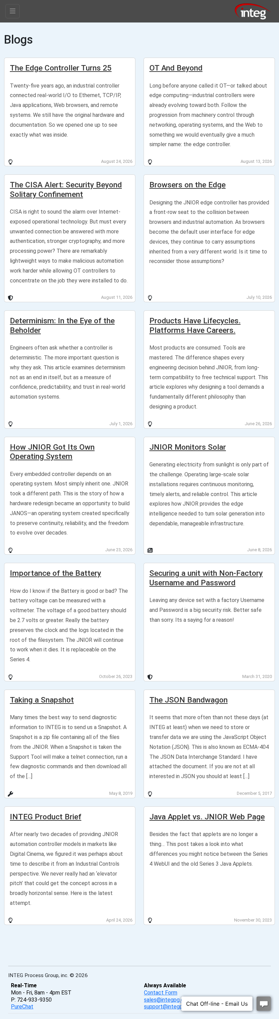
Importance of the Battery (55, 573)
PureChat (22, 1006)
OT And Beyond (175, 68)
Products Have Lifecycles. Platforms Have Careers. (195, 325)
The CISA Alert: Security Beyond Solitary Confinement (66, 189)
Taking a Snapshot (42, 700)
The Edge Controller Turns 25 (61, 68)
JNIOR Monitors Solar (187, 447)
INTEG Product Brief (45, 816)
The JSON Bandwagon (188, 700)
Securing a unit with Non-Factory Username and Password (206, 578)
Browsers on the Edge (187, 184)
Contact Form (160, 992)
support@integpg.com (170, 1006)
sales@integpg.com (167, 1000)
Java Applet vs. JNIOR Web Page (207, 816)
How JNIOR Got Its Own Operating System (52, 452)
